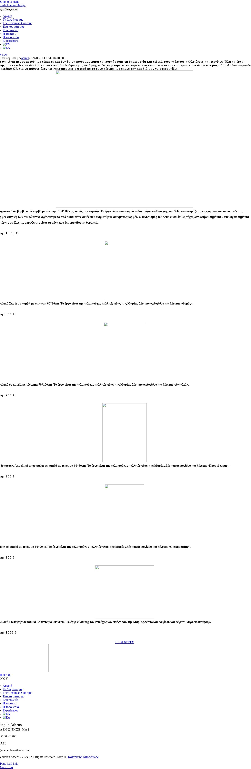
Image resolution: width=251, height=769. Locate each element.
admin (25, 58)
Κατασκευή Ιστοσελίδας (83, 757)
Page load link (9, 763)
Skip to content (9, 1)
